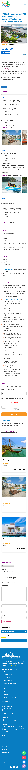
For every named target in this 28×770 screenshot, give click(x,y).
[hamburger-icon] (25, 3)
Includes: (9, 87)
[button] (3, 33)
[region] (14, 34)
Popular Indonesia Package (10, 640)
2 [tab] (14, 146)
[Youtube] (17, 767)
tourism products (13, 665)
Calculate (14, 414)
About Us (4, 735)
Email (3, 609)
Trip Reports (4, 749)
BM (26, 55)
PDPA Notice (4, 740)
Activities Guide (5, 752)
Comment (4, 585)
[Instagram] (14, 767)
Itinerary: (4, 87)
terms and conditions (12, 299)
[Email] (24, 757)
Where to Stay (5, 746)
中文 (23, 55)
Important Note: (22, 87)
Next (27, 137)
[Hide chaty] (24, 766)
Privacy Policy (5, 743)
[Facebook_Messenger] (24, 762)
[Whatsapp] (24, 753)
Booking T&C (4, 738)
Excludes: (15, 87)
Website (3, 615)
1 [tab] (12, 146)
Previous (0, 137)
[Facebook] (11, 767)
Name (3, 603)
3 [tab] (16, 146)
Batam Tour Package (8, 631)
